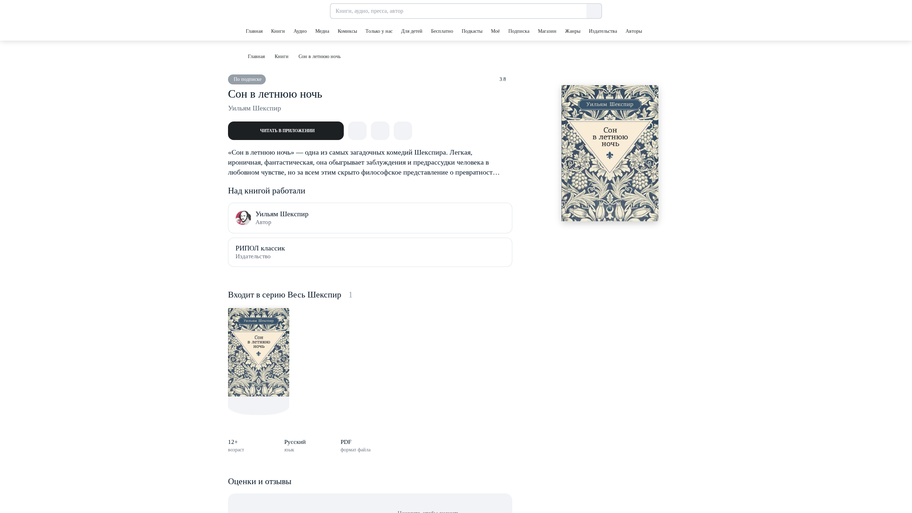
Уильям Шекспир (254, 108)
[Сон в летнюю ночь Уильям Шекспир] (258, 352)
